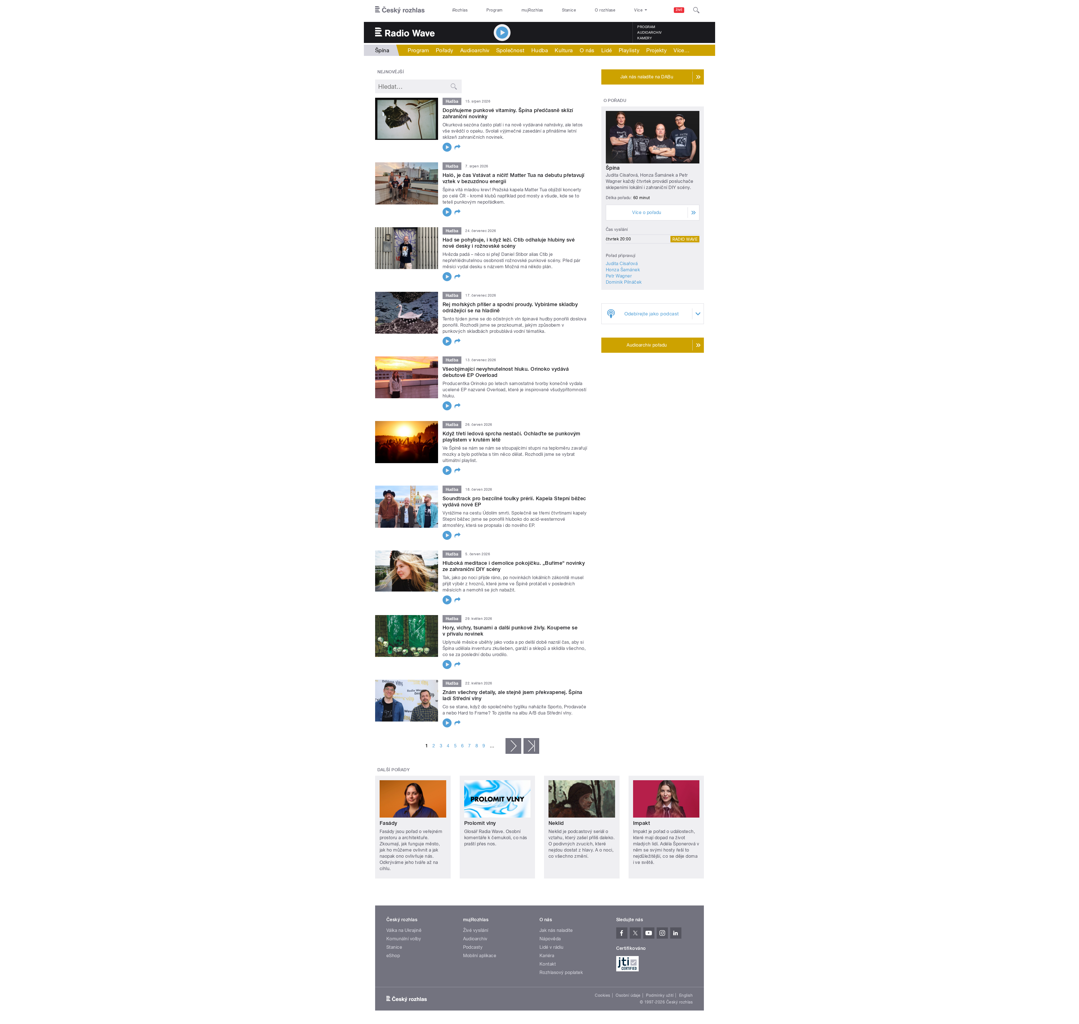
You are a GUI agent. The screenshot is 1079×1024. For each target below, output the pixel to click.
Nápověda (550, 938)
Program (494, 10)
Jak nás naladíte (556, 930)
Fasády (388, 823)
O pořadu (615, 100)
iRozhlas (460, 10)
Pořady (445, 50)
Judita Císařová (622, 263)
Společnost (510, 50)
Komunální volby (403, 938)
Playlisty (629, 50)
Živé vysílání (475, 930)
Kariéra (547, 955)
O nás (587, 50)
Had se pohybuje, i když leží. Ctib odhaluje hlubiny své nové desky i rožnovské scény (509, 243)
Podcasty (473, 947)
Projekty (656, 50)
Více (682, 50)
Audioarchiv (649, 33)
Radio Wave (684, 239)
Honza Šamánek (623, 269)
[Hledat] (696, 10)
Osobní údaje (628, 995)
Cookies (602, 995)
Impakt (641, 823)
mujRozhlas (532, 10)
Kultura (564, 50)
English (686, 995)
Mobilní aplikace (480, 955)
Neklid (556, 823)
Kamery (644, 38)
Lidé (606, 50)
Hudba (539, 50)
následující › (513, 746)
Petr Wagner (619, 276)
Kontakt (548, 964)
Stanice (569, 10)
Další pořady (393, 769)
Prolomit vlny (480, 823)
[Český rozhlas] (400, 10)
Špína (613, 168)
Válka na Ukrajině (403, 930)
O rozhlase (605, 10)
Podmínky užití (660, 995)
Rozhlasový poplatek (561, 972)
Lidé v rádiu (552, 947)
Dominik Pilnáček (624, 282)
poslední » (531, 746)
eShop (393, 955)
